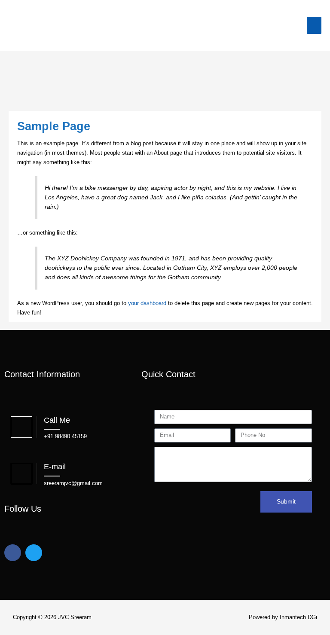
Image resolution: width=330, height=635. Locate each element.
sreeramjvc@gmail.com (73, 483)
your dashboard (147, 303)
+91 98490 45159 (65, 436)
